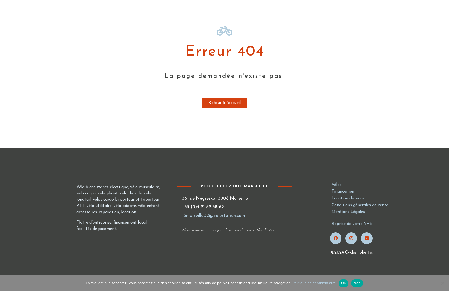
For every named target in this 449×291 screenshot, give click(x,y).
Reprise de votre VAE (352, 224)
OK (343, 283)
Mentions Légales (348, 212)
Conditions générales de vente (360, 205)
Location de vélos (348, 198)
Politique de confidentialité (314, 283)
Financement (344, 191)
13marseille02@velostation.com (213, 215)
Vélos (336, 185)
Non (357, 283)
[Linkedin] (367, 238)
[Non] (442, 283)
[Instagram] (351, 238)
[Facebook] (336, 238)
